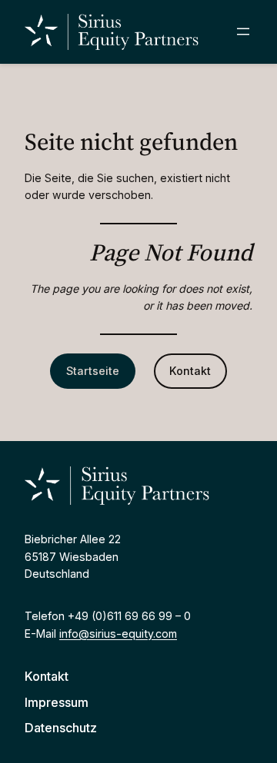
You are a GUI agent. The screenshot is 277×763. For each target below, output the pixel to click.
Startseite (92, 370)
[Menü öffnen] (243, 31)
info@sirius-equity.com (118, 633)
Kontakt (190, 370)
